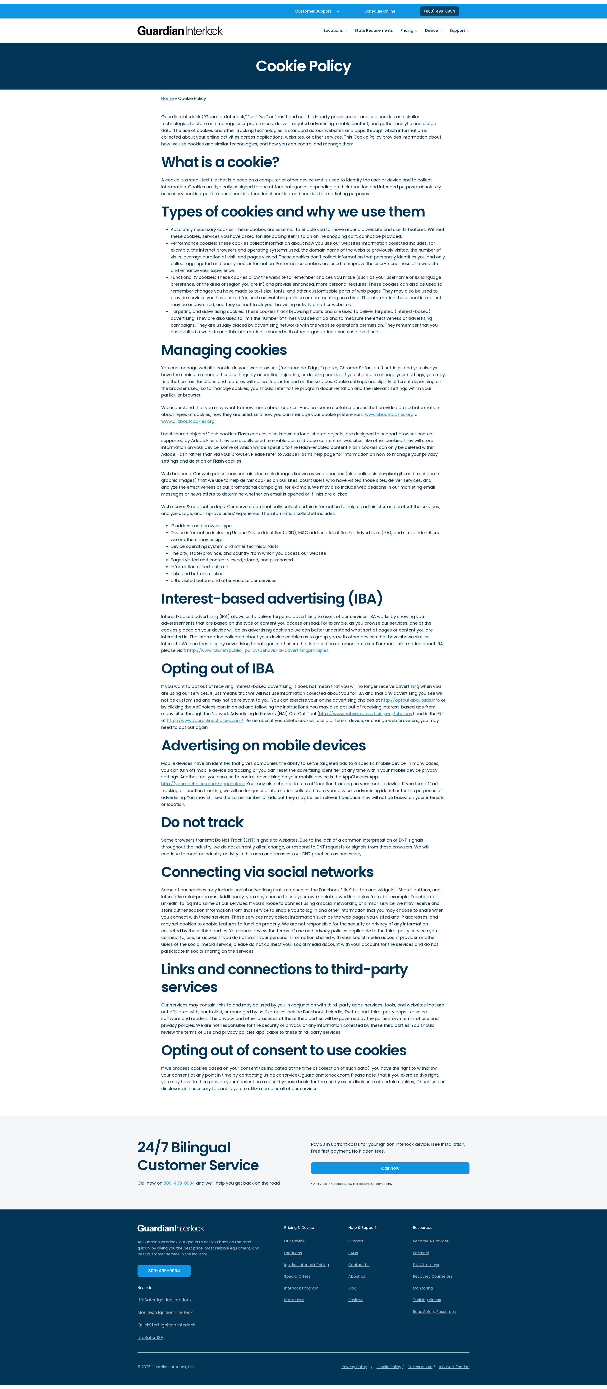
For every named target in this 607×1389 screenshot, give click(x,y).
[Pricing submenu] (416, 30)
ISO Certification (454, 1367)
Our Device (294, 1241)
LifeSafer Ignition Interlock (165, 1300)
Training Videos (427, 1300)
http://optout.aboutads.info (410, 700)
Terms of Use (420, 1367)
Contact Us (358, 1264)
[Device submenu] (441, 30)
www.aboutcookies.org (389, 414)
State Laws (294, 1300)
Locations (293, 1253)
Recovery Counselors (432, 1276)
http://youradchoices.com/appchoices (203, 784)
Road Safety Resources (434, 1311)
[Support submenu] (468, 30)
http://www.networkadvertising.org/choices (365, 714)
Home (167, 98)
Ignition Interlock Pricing (306, 1264)
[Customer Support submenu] (338, 11)
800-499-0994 (179, 1183)
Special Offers (297, 1276)
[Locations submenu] (346, 30)
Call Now (390, 1168)
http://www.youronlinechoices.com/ (205, 720)
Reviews (355, 1300)
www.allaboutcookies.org (188, 421)
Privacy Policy (354, 1367)
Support (355, 1241)
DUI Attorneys (426, 1264)
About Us (356, 1276)
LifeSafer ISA (150, 1337)
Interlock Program (301, 1288)
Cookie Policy (389, 1367)
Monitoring (423, 1288)
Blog (352, 1288)
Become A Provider (431, 1241)
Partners (421, 1253)
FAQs (353, 1253)
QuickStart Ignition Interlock (166, 1325)
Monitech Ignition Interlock (165, 1312)
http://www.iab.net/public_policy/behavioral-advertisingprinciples (258, 650)
